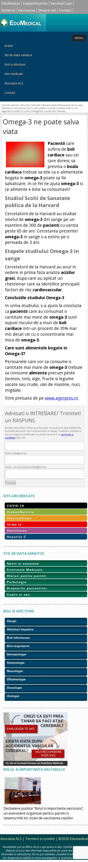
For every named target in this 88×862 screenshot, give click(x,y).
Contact (65, 10)
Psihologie (17, 582)
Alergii (11, 621)
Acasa (8, 46)
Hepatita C (16, 536)
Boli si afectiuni (14, 64)
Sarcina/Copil (61, 3)
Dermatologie (16, 654)
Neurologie (15, 671)
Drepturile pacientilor (27, 588)
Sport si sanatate (23, 563)
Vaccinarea (26, 10)
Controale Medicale (25, 569)
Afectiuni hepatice (20, 629)
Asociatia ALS (13, 83)
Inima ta (8, 10)
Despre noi (47, 10)
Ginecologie (16, 662)
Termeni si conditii (40, 838)
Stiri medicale (13, 74)
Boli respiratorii (18, 646)
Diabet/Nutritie (35, 3)
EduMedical (10, 3)
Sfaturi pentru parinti (27, 576)
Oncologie (14, 687)
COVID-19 (15, 505)
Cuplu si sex (18, 594)
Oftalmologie (16, 679)
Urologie (13, 696)
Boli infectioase (18, 637)
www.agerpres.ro (61, 398)
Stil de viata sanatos (18, 55)
